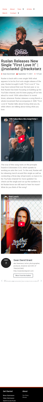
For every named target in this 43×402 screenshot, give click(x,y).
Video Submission (8, 398)
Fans (19, 9)
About (12, 9)
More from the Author (23, 275)
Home (4, 9)
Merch (4, 13)
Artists (29, 9)
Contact (13, 13)
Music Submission (8, 395)
